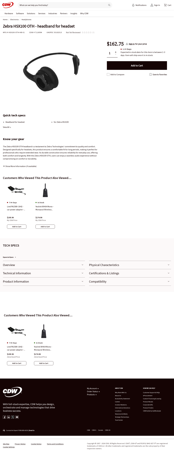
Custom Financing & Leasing (152, 399)
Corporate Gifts (148, 405)
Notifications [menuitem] (141, 5)
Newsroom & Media (121, 414)
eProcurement (147, 396)
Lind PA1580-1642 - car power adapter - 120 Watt (15, 348)
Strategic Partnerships (122, 417)
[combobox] (61, 5)
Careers (117, 402)
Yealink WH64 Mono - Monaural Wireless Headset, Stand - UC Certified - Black (43, 348)
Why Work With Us (120, 392)
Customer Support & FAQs (151, 392)
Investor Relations (121, 405)
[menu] (139, 5)
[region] (87, 208)
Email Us (31, 430)
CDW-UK (107, 430)
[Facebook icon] (4, 417)
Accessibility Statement (122, 399)
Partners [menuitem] (63, 13)
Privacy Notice (20, 444)
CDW (88, 430)
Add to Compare (117, 74)
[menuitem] (133, 5)
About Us (118, 396)
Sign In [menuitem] (157, 5)
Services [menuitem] (41, 13)
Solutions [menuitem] (31, 13)
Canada (100, 430)
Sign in (132, 44)
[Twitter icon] (12, 417)
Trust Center (119, 420)
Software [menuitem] (20, 13)
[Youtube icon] (17, 417)
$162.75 (115, 44)
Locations (118, 411)
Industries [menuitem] (52, 13)
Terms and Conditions (55, 444)
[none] (9, 13)
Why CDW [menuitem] (84, 13)
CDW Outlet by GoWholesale (152, 411)
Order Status (92, 391)
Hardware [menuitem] (9, 13)
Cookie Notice (36, 444)
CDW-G (94, 430)
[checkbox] (108, 74)
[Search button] (109, 5)
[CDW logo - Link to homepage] (7, 5)
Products (91, 394)
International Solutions (122, 408)
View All (6, 127)
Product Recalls (148, 402)
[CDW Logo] (7, 5)
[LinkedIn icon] (8, 417)
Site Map (6, 444)
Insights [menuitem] (73, 13)
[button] (168, 5)
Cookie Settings (9, 447)
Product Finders (148, 408)
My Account (92, 388)
